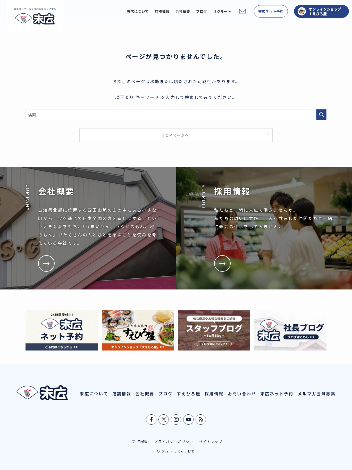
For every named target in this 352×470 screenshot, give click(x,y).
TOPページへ (176, 135)
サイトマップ (211, 441)
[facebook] (151, 419)
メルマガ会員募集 (317, 393)
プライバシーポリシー (174, 441)
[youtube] (188, 419)
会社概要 (144, 393)
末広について (94, 393)
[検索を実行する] (321, 114)
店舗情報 (121, 393)
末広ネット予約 (277, 393)
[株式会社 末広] (35, 16)
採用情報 (214, 393)
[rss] (201, 419)
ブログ (165, 393)
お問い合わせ (242, 393)
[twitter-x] (164, 419)
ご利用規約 (139, 441)
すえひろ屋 (188, 393)
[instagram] (176, 419)
